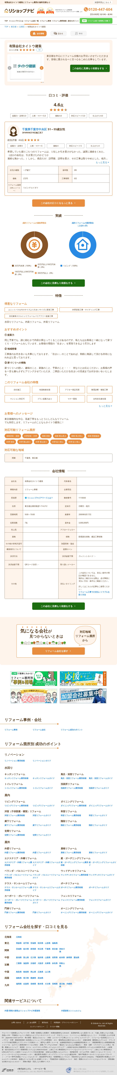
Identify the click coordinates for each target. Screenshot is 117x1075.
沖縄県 (69, 983)
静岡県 (69, 957)
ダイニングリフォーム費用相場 (73, 805)
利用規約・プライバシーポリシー (66, 1022)
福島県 (55, 943)
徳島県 (19, 978)
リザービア (42, 1047)
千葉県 (47, 949)
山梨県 (47, 957)
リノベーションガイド (42, 760)
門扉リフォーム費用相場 (15, 912)
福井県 (40, 957)
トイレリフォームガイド (43, 788)
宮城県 (33, 943)
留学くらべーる (49, 1042)
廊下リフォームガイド (42, 825)
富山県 (26, 957)
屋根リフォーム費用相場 (71, 852)
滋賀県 (26, 963)
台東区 (22, 26)
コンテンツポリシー (37, 1026)
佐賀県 (26, 983)
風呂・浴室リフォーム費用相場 (73, 778)
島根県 (26, 972)
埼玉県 (40, 949)
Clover (48, 1045)
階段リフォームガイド (98, 825)
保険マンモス (36, 1061)
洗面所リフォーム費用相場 (72, 788)
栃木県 (26, 949)
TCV (14, 1037)
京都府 (33, 963)
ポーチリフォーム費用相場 (72, 887)
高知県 (40, 978)
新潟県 (19, 957)
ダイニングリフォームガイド (101, 805)
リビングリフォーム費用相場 (16, 805)
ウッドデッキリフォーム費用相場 (74, 875)
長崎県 (33, 983)
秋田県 (40, 943)
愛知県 (76, 957)
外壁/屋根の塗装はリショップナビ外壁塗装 (22, 1010)
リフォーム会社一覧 (31, 21)
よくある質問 (31, 1022)
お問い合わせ (16, 1022)
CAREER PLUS (85, 1047)
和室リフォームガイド (98, 815)
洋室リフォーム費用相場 (15, 815)
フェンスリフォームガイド (100, 900)
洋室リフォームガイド (42, 815)
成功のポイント (73, 21)
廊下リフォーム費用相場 (15, 825)
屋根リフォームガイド (98, 852)
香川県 (26, 978)
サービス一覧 (40, 1068)
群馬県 (33, 949)
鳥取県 (19, 972)
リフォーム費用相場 (59, 21)
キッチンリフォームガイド (44, 778)
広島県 (40, 972)
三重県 (19, 963)
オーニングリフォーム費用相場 (73, 912)
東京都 (13, 26)
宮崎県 (55, 983)
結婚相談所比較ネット (75, 1042)
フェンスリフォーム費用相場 (73, 900)
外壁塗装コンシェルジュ (71, 1010)
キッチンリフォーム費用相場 (16, 778)
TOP (6, 21)
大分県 (47, 983)
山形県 (47, 943)
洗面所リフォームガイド (99, 788)
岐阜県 (62, 957)
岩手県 (26, 943)
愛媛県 (33, 978)
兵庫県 (47, 963)
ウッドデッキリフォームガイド (101, 875)
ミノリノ (77, 1035)
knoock (60, 1033)
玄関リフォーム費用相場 (15, 835)
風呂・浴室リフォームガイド (101, 778)
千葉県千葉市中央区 (34, 129)
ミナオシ (33, 1059)
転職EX (40, 1033)
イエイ (61, 1059)
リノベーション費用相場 (15, 760)
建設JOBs (55, 1054)
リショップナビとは (16, 21)
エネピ (67, 1040)
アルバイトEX (15, 1033)
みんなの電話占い (70, 1045)
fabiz (25, 1045)
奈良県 (55, 963)
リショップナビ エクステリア (69, 1037)
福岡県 (19, 983)
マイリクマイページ (70, 1049)
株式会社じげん (24, 1068)
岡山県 (33, 972)
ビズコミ (57, 1052)
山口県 (47, 972)
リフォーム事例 (45, 21)
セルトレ (35, 1037)
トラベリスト (91, 1052)
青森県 (19, 943)
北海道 (19, 937)
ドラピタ (54, 1057)
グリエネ (95, 1040)
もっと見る (101, 162)
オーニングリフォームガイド (101, 912)
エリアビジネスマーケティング (33, 1035)
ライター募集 (55, 1026)
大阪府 (40, 963)
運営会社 (45, 1022)
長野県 (55, 957)
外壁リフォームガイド (42, 852)
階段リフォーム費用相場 (71, 825)
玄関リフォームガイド (42, 835)
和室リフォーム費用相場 (71, 815)
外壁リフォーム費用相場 (15, 852)
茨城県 (19, 949)
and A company (83, 1057)
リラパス (90, 1059)
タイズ (21, 1057)
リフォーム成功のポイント (72, 729)
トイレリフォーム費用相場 (16, 788)
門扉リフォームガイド (42, 912)
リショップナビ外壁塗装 (31, 1040)
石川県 (33, 957)
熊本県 (40, 983)
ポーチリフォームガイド (99, 887)
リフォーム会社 (39, 729)
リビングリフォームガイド (44, 805)
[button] (96, 20)
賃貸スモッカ (82, 1033)
